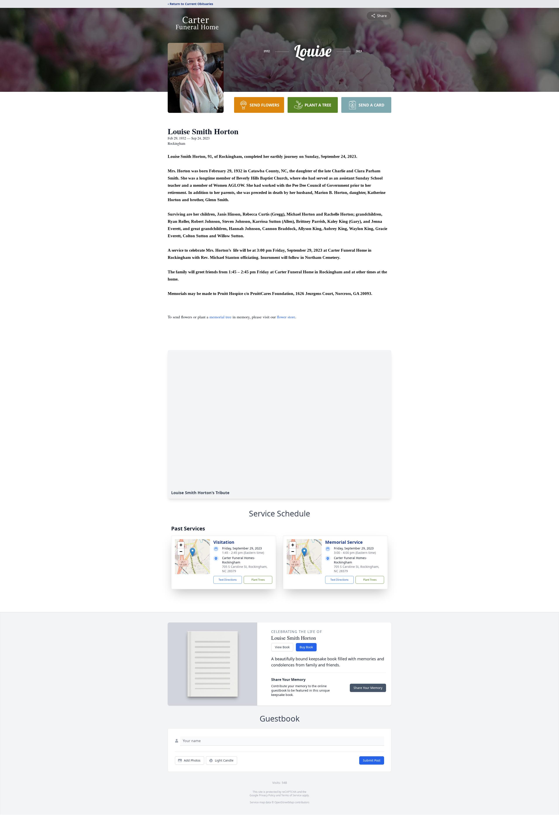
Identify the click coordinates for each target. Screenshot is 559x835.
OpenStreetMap (284, 802)
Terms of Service (291, 795)
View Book (282, 647)
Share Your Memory (368, 688)
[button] (192, 552)
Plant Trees (258, 580)
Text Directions (228, 580)
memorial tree (220, 316)
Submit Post (371, 760)
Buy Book (306, 647)
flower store (286, 316)
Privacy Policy (267, 795)
